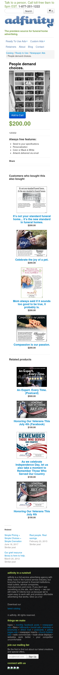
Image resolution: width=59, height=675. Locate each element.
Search (28, 11)
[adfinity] (29, 21)
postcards (39, 629)
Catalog (9, 52)
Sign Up (32, 656)
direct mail (26, 629)
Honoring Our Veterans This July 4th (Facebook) (32, 422)
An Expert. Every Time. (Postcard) (32, 391)
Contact (40, 46)
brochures (12, 629)
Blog (30, 46)
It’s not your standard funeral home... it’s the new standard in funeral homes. (32, 219)
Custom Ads (36, 41)
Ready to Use (21, 52)
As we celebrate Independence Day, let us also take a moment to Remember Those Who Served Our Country (32, 468)
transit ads (36, 627)
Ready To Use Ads (16, 41)
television (47, 627)
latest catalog (14, 608)
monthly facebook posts (27, 624)
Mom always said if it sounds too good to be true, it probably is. (32, 304)
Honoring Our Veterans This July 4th (32, 512)
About (22, 46)
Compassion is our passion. (32, 345)
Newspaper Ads (37, 52)
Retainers (11, 46)
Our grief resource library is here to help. (15, 554)
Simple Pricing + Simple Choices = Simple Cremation (13, 538)
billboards (24, 627)
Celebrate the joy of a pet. (31, 260)
